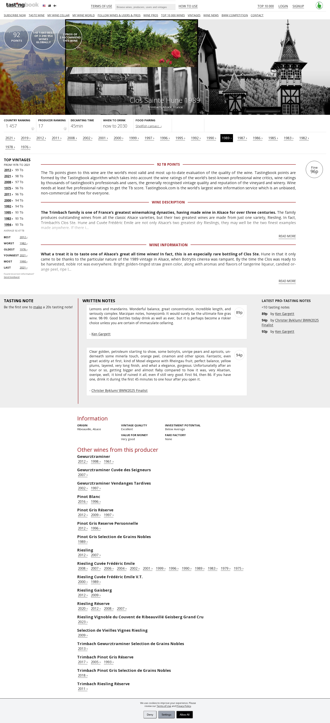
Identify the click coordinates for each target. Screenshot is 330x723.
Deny (150, 714)
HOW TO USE (188, 6)
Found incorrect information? (19, 276)
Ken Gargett (284, 313)
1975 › (238, 568)
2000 (7, 200)
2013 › (82, 648)
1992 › (196, 138)
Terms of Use (164, 706)
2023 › (82, 621)
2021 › (10, 138)
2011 (7, 194)
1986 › (257, 138)
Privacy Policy (183, 706)
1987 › (242, 138)
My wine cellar (58, 15)
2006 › (108, 568)
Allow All (184, 714)
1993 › (108, 662)
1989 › (226, 138)
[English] (44, 6)
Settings (166, 714)
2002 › (87, 138)
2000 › (118, 138)
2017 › (82, 662)
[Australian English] (50, 6)
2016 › (82, 501)
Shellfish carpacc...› (149, 126)
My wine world (83, 15)
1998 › (95, 461)
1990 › (211, 138)
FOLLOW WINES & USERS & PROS (119, 15)
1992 (7, 206)
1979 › (225, 568)
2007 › (82, 474)
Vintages (194, 15)
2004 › (121, 568)
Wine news (211, 15)
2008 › (72, 138)
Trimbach (154, 107)
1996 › (165, 138)
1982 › (304, 138)
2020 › (82, 608)
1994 (7, 225)
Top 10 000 (265, 6)
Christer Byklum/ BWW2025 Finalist (119, 390)
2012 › (41, 138)
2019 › (25, 138)
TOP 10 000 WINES (173, 15)
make (37, 307)
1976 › (25, 147)
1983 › (288, 138)
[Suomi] (55, 6)
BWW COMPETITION (235, 15)
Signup (298, 6)
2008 (7, 182)
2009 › (95, 514)
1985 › (273, 138)
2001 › (103, 138)
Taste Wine (36, 15)
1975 (7, 188)
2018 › (82, 675)
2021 (7, 176)
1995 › (180, 138)
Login (283, 6)
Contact (257, 15)
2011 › (56, 138)
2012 (7, 170)
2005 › (95, 662)
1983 (7, 218)
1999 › (134, 138)
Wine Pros (150, 15)
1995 (7, 212)
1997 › (149, 138)
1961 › (108, 461)
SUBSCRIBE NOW (15, 15)
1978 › (10, 147)
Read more (287, 236)
